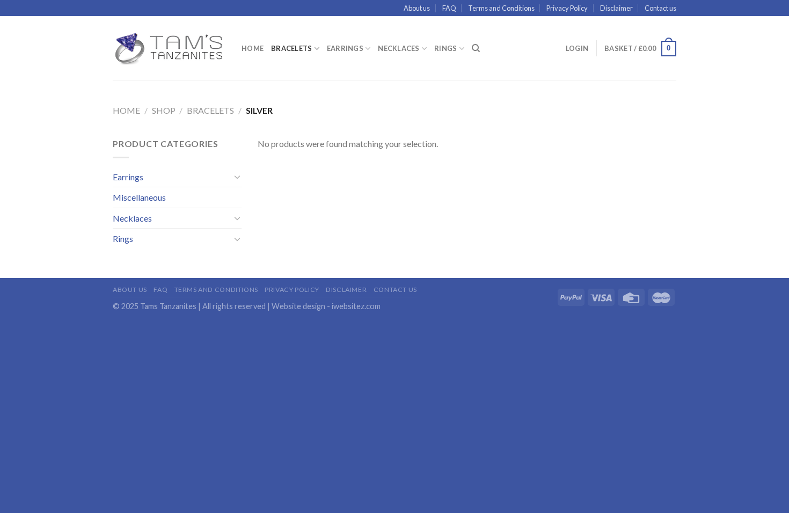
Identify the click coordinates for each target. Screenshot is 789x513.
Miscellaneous (139, 197)
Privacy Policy (567, 8)
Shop (164, 110)
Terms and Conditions (501, 8)
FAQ (449, 8)
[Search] (476, 48)
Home (253, 48)
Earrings (345, 48)
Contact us (660, 8)
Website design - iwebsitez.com (326, 306)
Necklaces (398, 48)
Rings (445, 48)
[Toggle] (237, 176)
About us (417, 8)
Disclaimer (616, 8)
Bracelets (291, 48)
